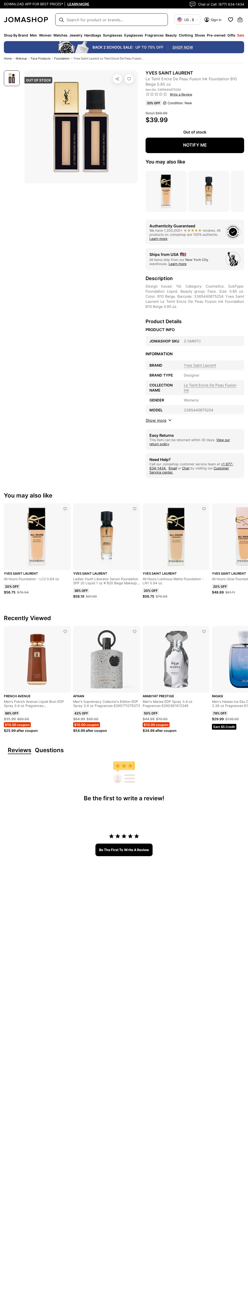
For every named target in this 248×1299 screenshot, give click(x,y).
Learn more (158, 239)
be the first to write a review (124, 850)
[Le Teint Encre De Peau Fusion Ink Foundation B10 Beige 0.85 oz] (129, 78)
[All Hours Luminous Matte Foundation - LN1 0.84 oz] (204, 508)
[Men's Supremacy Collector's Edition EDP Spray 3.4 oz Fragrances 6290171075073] (134, 631)
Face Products (40, 58)
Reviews (19, 750)
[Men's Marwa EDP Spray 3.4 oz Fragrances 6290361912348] (204, 631)
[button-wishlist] (230, 19)
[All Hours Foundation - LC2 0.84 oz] (65, 508)
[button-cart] (240, 19)
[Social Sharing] (117, 78)
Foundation (62, 58)
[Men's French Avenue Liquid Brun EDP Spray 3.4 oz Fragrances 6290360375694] (65, 631)
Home (8, 58)
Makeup (21, 58)
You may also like (165, 162)
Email (173, 468)
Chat (185, 468)
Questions (49, 750)
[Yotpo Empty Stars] (156, 94)
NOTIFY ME (195, 145)
